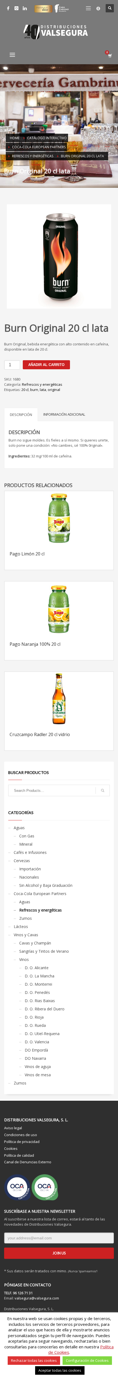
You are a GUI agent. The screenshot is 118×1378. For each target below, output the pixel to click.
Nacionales (29, 877)
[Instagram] (16, 8)
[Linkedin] (25, 8)
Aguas (19, 827)
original (54, 389)
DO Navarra (35, 1058)
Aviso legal (13, 1127)
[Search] (102, 790)
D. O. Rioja (34, 1017)
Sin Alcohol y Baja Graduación (45, 885)
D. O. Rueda (35, 1025)
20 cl (25, 389)
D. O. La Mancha (39, 976)
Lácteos (21, 926)
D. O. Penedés (37, 992)
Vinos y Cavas (26, 934)
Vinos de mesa (38, 1074)
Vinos (24, 959)
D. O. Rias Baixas (40, 1000)
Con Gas (26, 835)
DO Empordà (36, 1050)
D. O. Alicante (37, 967)
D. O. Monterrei (38, 984)
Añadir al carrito (46, 365)
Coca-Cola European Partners (40, 893)
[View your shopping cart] (109, 55)
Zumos (25, 918)
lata (43, 389)
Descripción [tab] (21, 414)
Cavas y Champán (35, 943)
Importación (30, 868)
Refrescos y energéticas (42, 384)
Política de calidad (19, 1155)
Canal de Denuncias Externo (27, 1161)
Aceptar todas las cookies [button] (59, 1370)
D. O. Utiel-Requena (42, 1033)
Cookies (11, 1148)
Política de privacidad (22, 1141)
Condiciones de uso (20, 1134)
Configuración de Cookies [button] (87, 1360)
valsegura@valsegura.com (37, 1298)
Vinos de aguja (38, 1066)
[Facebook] (8, 8)
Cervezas (22, 860)
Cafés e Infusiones (30, 852)
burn (34, 389)
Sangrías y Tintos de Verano (44, 951)
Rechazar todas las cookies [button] (34, 1360)
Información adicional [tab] (64, 414)
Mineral (25, 844)
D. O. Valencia (37, 1041)
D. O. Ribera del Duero (44, 1008)
